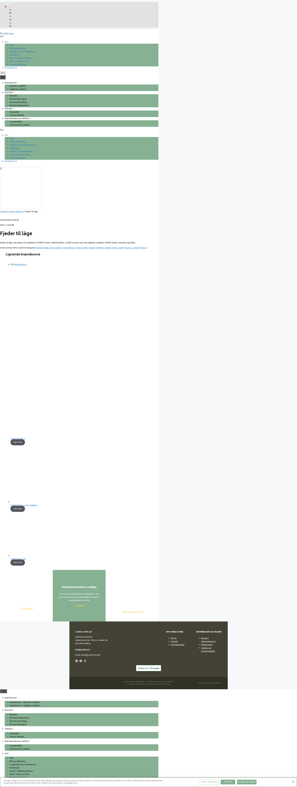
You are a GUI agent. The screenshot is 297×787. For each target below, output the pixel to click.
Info (6, 42)
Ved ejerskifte (15, 122)
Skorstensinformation (19, 105)
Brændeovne (10, 83)
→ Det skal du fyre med (132, 612)
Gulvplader (14, 112)
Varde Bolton (68, 248)
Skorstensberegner (18, 99)
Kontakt (174, 641)
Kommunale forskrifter (19, 125)
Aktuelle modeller (17, 86)
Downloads (14, 55)
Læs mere (17, 442)
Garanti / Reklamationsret (21, 58)
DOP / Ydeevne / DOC (19, 61)
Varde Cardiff (81, 248)
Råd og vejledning (17, 48)
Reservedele (55, 248)
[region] (148, 782)
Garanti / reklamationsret (208, 640)
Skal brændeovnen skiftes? (17, 118)
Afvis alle (228, 782)
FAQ (11, 45)
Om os (8, 3)
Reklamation (207, 645)
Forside (3, 211)
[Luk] (293, 781)
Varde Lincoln (111, 248)
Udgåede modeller (17, 89)
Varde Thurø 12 (125, 248)
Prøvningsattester (17, 64)
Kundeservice (11, 68)
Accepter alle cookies (246, 782)
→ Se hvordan (26, 609)
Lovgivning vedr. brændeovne (22, 51)
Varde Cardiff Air (16, 211)
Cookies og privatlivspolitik (208, 650)
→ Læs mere (79, 605)
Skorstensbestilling (18, 102)
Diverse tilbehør (16, 115)
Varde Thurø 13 (140, 248)
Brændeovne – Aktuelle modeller (24, 702)
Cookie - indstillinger (209, 782)
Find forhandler (178, 645)
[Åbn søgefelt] (2, 37)
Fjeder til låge (42, 248)
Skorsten (9, 92)
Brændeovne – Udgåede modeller (24, 705)
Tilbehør (8, 109)
